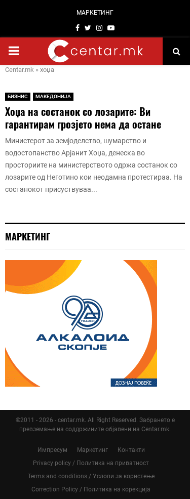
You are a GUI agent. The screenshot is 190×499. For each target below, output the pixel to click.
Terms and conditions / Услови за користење (91, 476)
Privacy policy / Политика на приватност (91, 463)
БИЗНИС (18, 96)
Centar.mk (19, 69)
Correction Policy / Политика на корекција (90, 489)
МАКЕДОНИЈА (53, 96)
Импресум (52, 449)
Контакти (131, 449)
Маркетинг (92, 449)
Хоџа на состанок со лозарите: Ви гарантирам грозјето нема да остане (83, 118)
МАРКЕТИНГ (95, 12)
